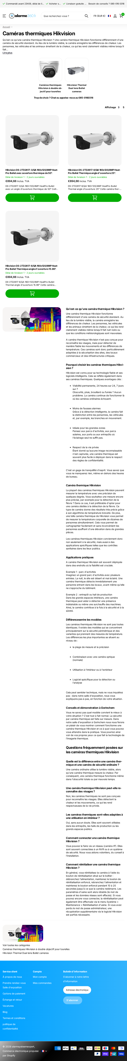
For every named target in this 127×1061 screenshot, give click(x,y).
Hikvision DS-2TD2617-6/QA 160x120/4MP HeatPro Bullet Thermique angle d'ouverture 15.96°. (31, 267)
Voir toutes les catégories (16, 945)
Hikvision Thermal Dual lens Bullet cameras (26, 953)
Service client (10, 971)
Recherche (86, 16)
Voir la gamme (4, 16)
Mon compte (40, 976)
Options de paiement (14, 993)
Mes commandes (42, 982)
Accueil (6, 27)
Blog (5, 1011)
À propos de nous (12, 976)
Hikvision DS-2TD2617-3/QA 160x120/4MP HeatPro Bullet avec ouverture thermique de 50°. (31, 171)
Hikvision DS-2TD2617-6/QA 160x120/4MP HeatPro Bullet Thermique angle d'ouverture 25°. (94, 171)
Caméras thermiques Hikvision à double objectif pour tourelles (36, 949)
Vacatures (8, 1005)
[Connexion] (115, 16)
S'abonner (72, 1000)
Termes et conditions (14, 1018)
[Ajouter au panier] (32, 197)
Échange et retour (12, 999)
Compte (37, 971)
